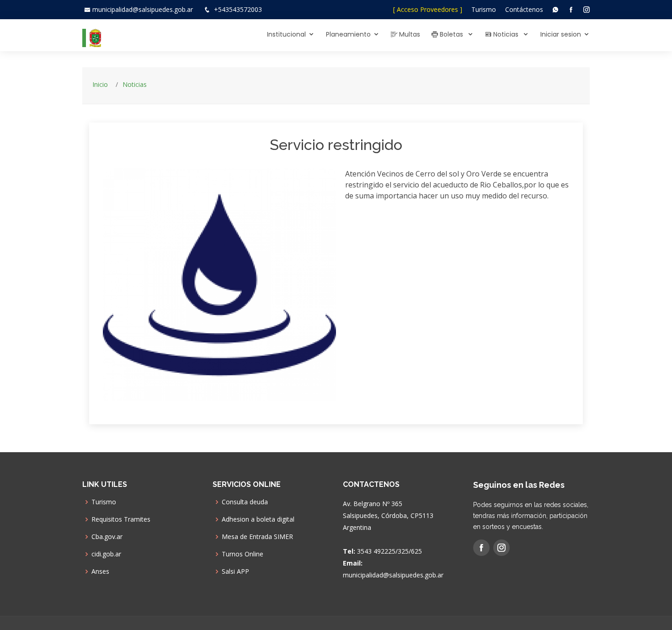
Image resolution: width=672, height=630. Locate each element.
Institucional (286, 34)
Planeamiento (348, 34)
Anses (100, 571)
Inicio (100, 84)
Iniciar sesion (560, 34)
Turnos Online (242, 554)
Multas (408, 34)
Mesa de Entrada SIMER (257, 537)
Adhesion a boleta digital (258, 519)
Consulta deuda (245, 502)
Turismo (483, 9)
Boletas (451, 34)
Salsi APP (235, 571)
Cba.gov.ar (107, 537)
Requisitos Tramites (120, 519)
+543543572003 (238, 9)
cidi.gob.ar (106, 554)
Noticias (505, 34)
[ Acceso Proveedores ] (427, 9)
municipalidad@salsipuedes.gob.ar (142, 9)
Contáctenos (524, 9)
